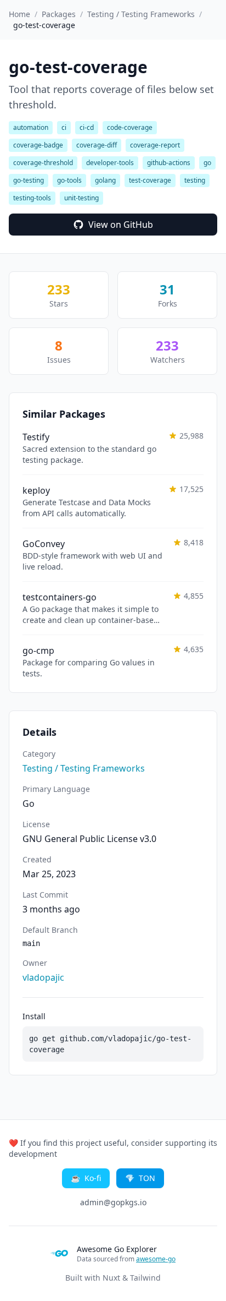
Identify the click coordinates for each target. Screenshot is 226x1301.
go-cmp (38, 650)
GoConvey (43, 544)
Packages (59, 14)
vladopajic (43, 977)
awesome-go (156, 1259)
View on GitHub (120, 224)
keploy (36, 490)
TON (140, 1178)
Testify (35, 437)
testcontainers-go (59, 597)
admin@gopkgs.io (113, 1202)
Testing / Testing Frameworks (141, 14)
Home (19, 14)
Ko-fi (86, 1178)
